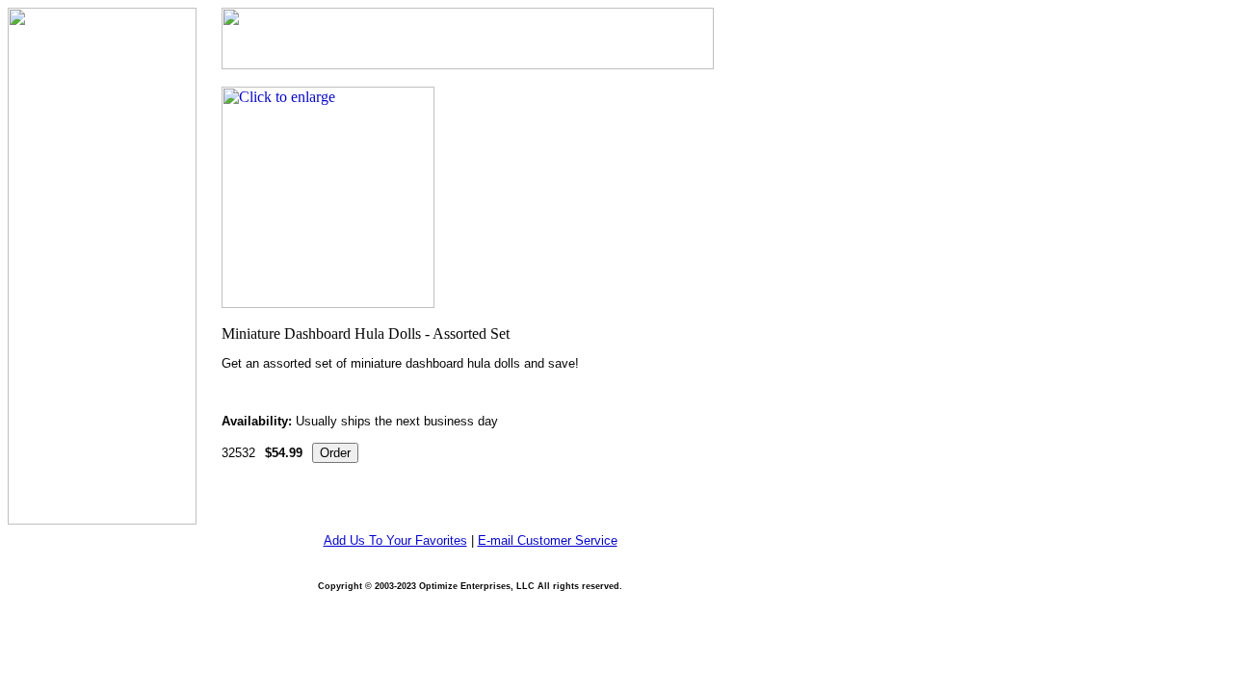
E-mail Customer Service (547, 540)
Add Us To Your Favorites (395, 540)
